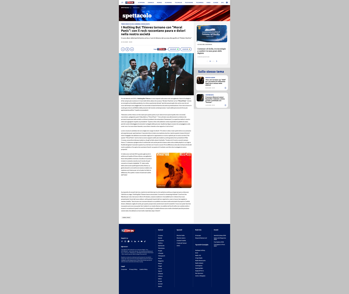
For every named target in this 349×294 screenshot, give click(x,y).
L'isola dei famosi (181, 243)
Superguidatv (199, 268)
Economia (161, 240)
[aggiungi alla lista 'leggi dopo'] (127, 49)
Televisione (161, 248)
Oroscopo (198, 235)
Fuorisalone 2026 (219, 242)
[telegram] (138, 241)
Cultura (160, 276)
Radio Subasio (199, 263)
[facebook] (122, 241)
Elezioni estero (181, 238)
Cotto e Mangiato (200, 276)
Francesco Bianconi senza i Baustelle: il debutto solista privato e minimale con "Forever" (215, 99)
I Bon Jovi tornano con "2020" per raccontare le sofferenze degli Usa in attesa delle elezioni (215, 82)
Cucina (160, 268)
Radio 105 (198, 255)
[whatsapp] (128, 241)
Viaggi (160, 266)
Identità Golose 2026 (220, 235)
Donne (160, 258)
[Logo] (129, 2)
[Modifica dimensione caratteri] (132, 49)
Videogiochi (161, 256)
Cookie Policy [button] (143, 269)
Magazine (161, 261)
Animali (160, 284)
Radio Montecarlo (200, 260)
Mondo (160, 238)
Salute (160, 278)
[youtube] (142, 241)
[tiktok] (145, 241)
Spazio (160, 286)
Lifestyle (160, 253)
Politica (160, 243)
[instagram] (125, 241)
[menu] (122, 2)
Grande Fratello (181, 240)
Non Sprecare (199, 273)
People (160, 250)
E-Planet (160, 273)
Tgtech (160, 271)
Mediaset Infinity (200, 250)
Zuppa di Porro (199, 270)
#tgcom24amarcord (201, 238)
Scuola (160, 281)
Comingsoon (198, 265)
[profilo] (227, 2)
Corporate (124, 269)
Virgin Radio (198, 258)
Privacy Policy (133, 269)
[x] (132, 241)
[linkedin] (135, 241)
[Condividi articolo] (123, 49)
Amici (178, 245)
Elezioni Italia (180, 235)
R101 (196, 253)
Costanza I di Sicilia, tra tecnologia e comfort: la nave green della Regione (211, 51)
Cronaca (160, 235)
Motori (160, 263)
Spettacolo (161, 245)
